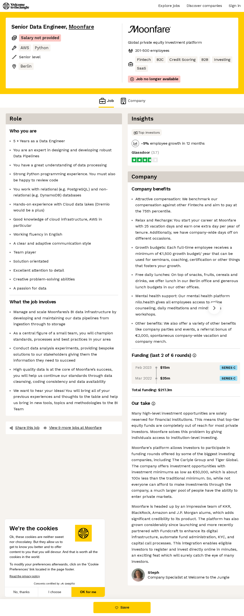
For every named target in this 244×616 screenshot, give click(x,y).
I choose (54, 592)
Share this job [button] (27, 427)
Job (110, 100)
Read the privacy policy (25, 576)
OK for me (88, 592)
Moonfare (81, 27)
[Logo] (16, 6)
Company (136, 100)
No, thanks (21, 592)
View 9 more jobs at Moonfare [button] (75, 427)
